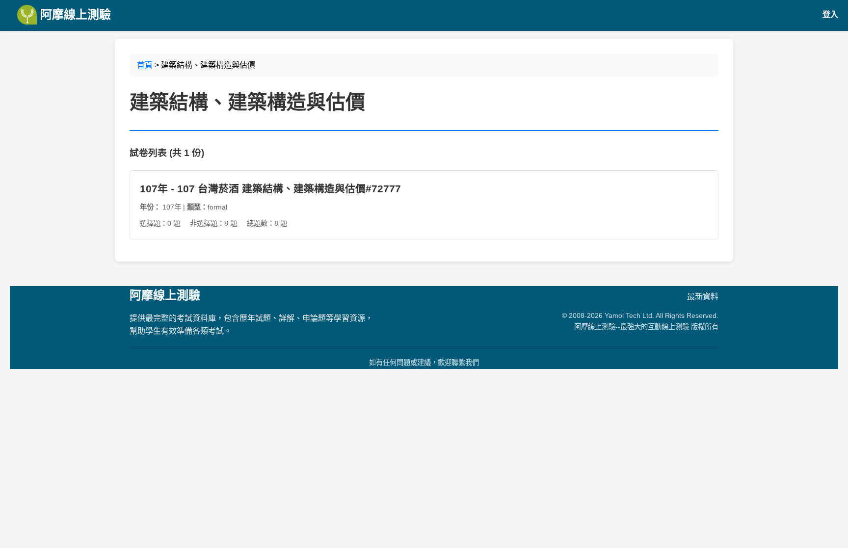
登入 (830, 14)
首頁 (145, 65)
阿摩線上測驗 (74, 14)
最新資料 (702, 296)
